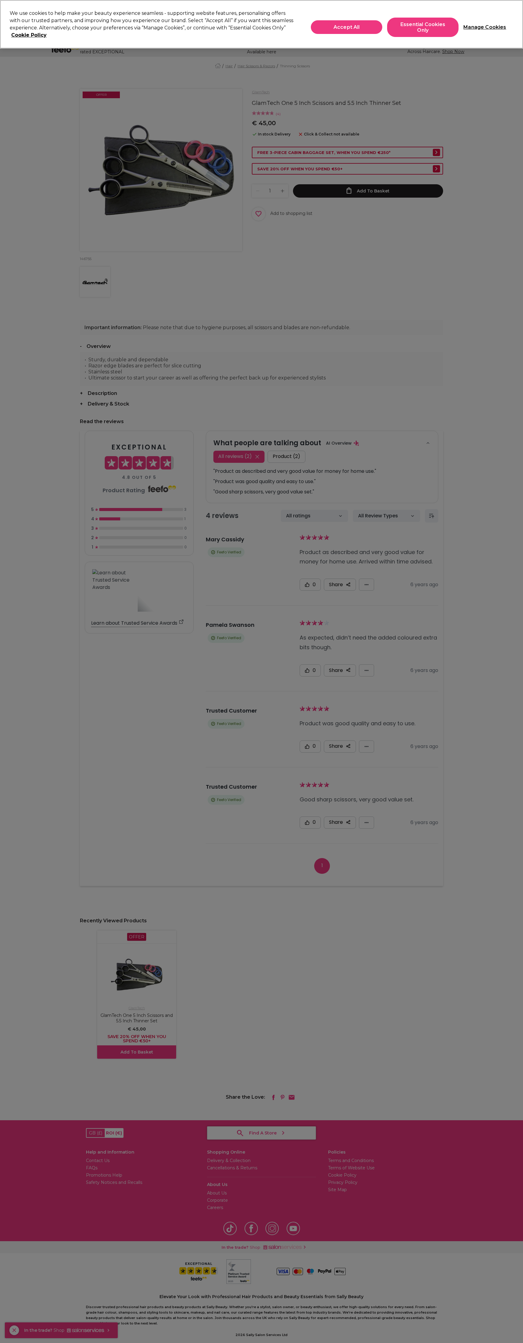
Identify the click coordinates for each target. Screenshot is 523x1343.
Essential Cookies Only (423, 27)
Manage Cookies (482, 27)
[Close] (513, 23)
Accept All (347, 27)
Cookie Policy (29, 35)
